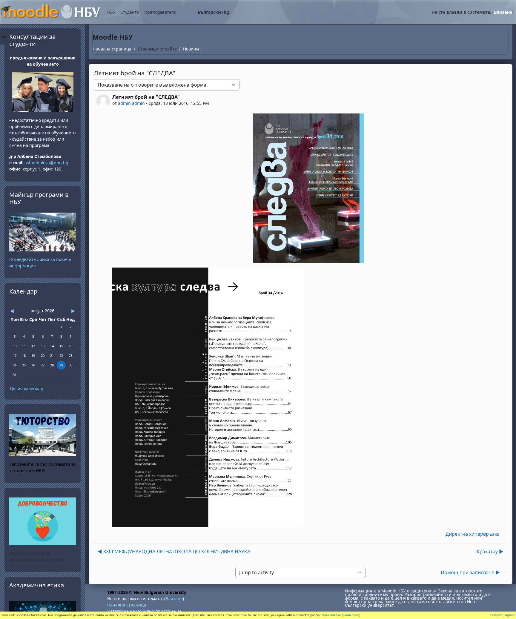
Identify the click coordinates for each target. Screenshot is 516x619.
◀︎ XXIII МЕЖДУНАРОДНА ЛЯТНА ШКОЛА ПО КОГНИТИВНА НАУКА (174, 551)
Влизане (503, 12)
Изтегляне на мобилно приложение (144, 611)
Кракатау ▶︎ (490, 551)
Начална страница (112, 49)
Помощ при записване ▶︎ (470, 572)
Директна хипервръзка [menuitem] (473, 534)
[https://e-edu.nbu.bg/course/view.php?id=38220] (42, 521)
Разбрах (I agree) (502, 615)
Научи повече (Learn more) (340, 615)
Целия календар (26, 388)
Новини (191, 49)
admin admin (131, 103)
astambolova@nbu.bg (47, 162)
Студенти (129, 12)
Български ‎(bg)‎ (214, 12)
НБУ (111, 12)
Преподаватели (160, 12)
